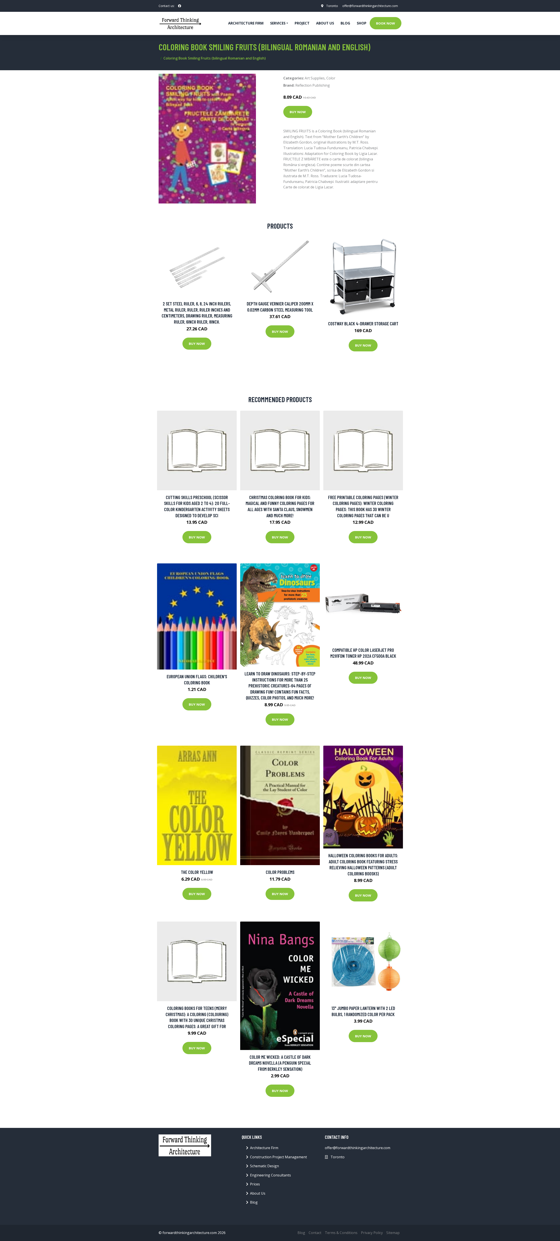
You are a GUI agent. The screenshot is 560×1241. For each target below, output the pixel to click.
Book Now (385, 23)
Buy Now (298, 112)
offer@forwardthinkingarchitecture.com (370, 6)
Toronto (332, 6)
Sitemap (393, 1232)
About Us (325, 23)
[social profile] (179, 6)
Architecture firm (246, 23)
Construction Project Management (278, 1157)
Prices (255, 1184)
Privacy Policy (372, 1232)
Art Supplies (315, 78)
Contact (315, 1232)
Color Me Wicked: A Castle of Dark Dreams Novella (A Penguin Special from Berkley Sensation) (280, 1063)
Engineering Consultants (270, 1175)
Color (330, 78)
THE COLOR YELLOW (197, 872)
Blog (345, 23)
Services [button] (277, 23)
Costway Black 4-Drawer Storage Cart (363, 323)
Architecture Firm (264, 1147)
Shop (361, 23)
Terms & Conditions (341, 1232)
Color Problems (280, 872)
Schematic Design (264, 1166)
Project (302, 23)
